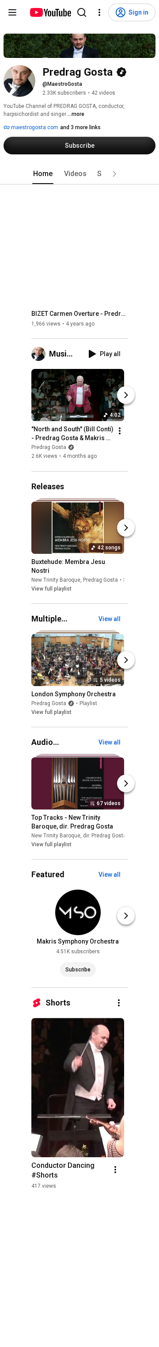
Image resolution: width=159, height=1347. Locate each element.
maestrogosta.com (34, 127)
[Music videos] (40, 354)
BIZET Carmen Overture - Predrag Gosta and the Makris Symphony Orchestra (79, 313)
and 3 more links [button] (80, 127)
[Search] (81, 12)
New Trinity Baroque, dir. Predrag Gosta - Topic (87, 836)
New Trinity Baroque (55, 580)
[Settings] (99, 12)
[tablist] (79, 173)
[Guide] (12, 12)
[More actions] (120, 431)
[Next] (126, 395)
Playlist (88, 703)
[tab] (42, 173)
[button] (114, 173)
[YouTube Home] (50, 12)
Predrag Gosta (48, 448)
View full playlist (51, 589)
